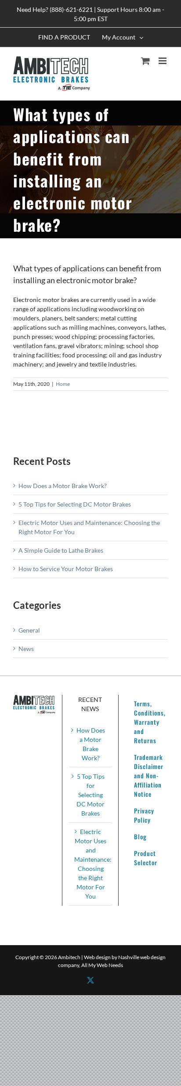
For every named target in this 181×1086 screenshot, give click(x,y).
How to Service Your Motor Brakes (65, 568)
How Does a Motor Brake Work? (62, 485)
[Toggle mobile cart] (145, 60)
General (29, 630)
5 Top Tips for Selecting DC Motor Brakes (74, 504)
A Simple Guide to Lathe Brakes (60, 550)
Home (63, 384)
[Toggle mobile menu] (163, 60)
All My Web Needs (102, 965)
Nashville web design (142, 957)
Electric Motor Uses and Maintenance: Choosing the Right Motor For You (90, 864)
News (26, 648)
